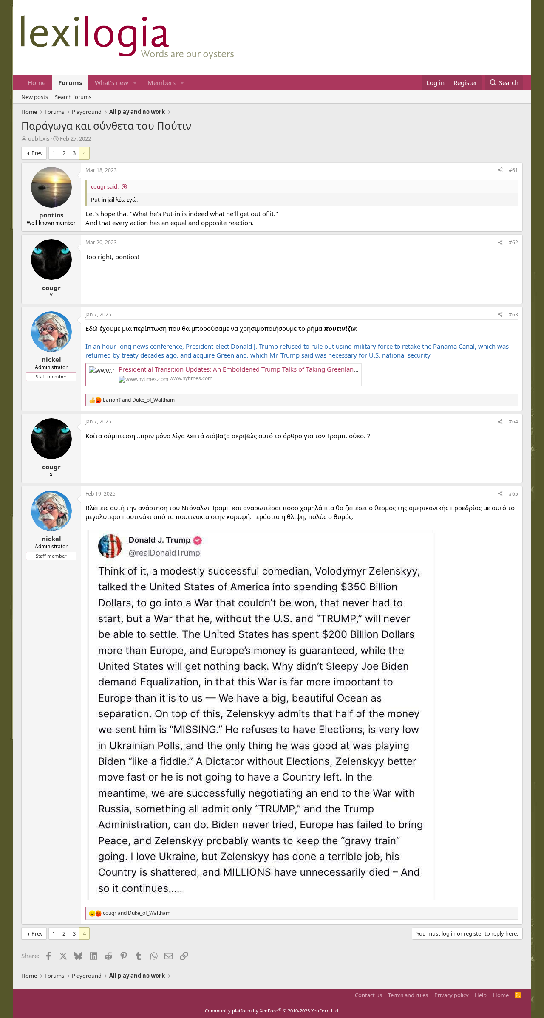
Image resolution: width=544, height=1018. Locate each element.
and (139, 400)
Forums (70, 82)
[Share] (500, 170)
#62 (513, 242)
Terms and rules (408, 995)
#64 (513, 421)
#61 (513, 170)
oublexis (38, 138)
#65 (513, 493)
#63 (513, 314)
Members (161, 82)
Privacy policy (451, 995)
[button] (135, 82)
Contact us (368, 995)
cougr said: (105, 186)
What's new (111, 82)
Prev (37, 153)
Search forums (73, 97)
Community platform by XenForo (272, 1010)
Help (481, 995)
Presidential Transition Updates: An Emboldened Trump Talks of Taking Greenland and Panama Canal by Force (279, 369)
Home (36, 82)
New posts (34, 97)
